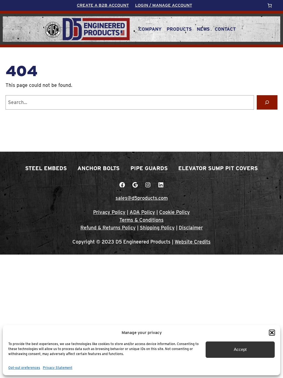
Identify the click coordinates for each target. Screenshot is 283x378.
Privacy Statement (57, 368)
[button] (272, 332)
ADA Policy (142, 212)
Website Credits (193, 242)
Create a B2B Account (103, 5)
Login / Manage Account (163, 5)
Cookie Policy (174, 212)
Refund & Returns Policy (108, 228)
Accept (240, 349)
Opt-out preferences (24, 368)
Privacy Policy (109, 212)
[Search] (267, 102)
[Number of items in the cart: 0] (269, 5)
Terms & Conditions (141, 220)
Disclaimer (191, 228)
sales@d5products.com (142, 198)
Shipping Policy (157, 228)
